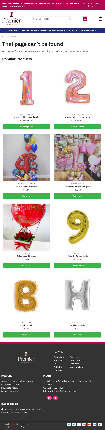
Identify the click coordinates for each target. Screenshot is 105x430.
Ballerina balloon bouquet (78, 186)
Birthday (22, 184)
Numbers (29, 114)
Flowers (26, 253)
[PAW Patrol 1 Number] (26, 157)
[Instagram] (49, 398)
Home (4, 37)
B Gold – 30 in (26, 325)
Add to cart (26, 196)
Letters (29, 322)
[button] (85, 19)
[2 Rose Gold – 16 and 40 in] (77, 88)
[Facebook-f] (55, 398)
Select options (26, 126)
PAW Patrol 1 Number (26, 186)
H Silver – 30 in (77, 325)
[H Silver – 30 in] (77, 296)
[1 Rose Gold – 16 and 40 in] (26, 88)
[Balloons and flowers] (26, 227)
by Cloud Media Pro (22, 425)
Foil (22, 114)
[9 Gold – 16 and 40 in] (77, 227)
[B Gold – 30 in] (26, 296)
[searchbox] (52, 19)
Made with (7, 425)
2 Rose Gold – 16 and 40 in (77, 117)
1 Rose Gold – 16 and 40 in (26, 117)
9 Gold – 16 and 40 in (78, 256)
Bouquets (31, 184)
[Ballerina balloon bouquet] (77, 157)
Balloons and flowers (26, 256)
